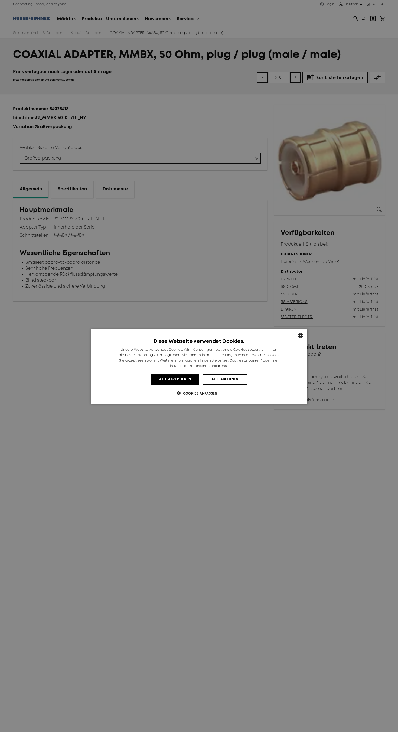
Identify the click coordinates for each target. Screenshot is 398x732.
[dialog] (199, 366)
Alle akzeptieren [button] (175, 379)
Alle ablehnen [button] (225, 379)
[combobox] (300, 335)
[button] (199, 393)
